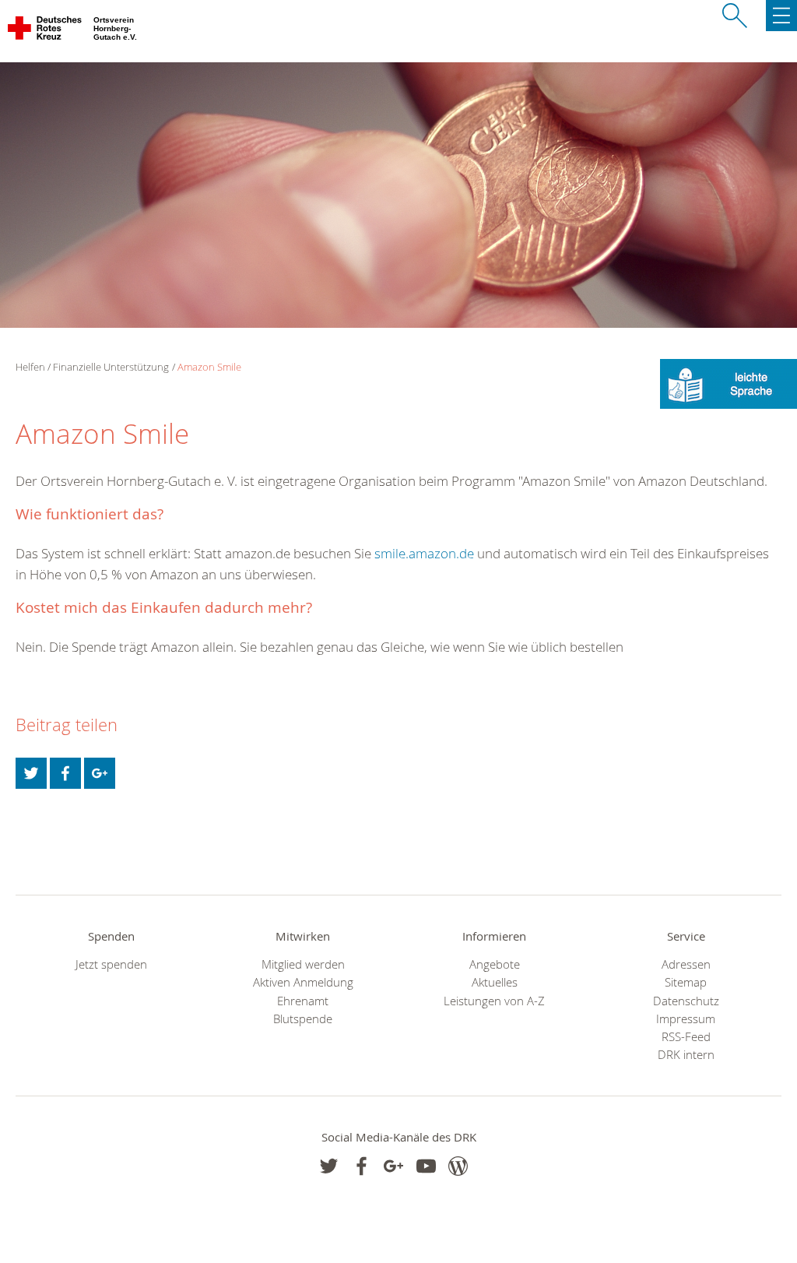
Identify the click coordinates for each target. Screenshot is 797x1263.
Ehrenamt (302, 1001)
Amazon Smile (209, 367)
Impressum (685, 1018)
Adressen (686, 964)
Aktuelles (495, 982)
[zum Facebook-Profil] (329, 1166)
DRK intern (686, 1054)
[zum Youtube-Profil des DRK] (426, 1166)
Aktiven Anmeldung (303, 982)
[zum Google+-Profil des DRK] (393, 1166)
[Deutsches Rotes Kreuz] (45, 31)
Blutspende (302, 1018)
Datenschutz (686, 1001)
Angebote (494, 964)
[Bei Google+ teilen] (99, 773)
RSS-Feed (686, 1036)
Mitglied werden (303, 964)
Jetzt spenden (111, 964)
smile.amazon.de (424, 553)
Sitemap (686, 982)
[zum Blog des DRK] (458, 1166)
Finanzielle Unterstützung (111, 367)
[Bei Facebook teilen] (65, 773)
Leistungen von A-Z (494, 1001)
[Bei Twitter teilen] (31, 773)
